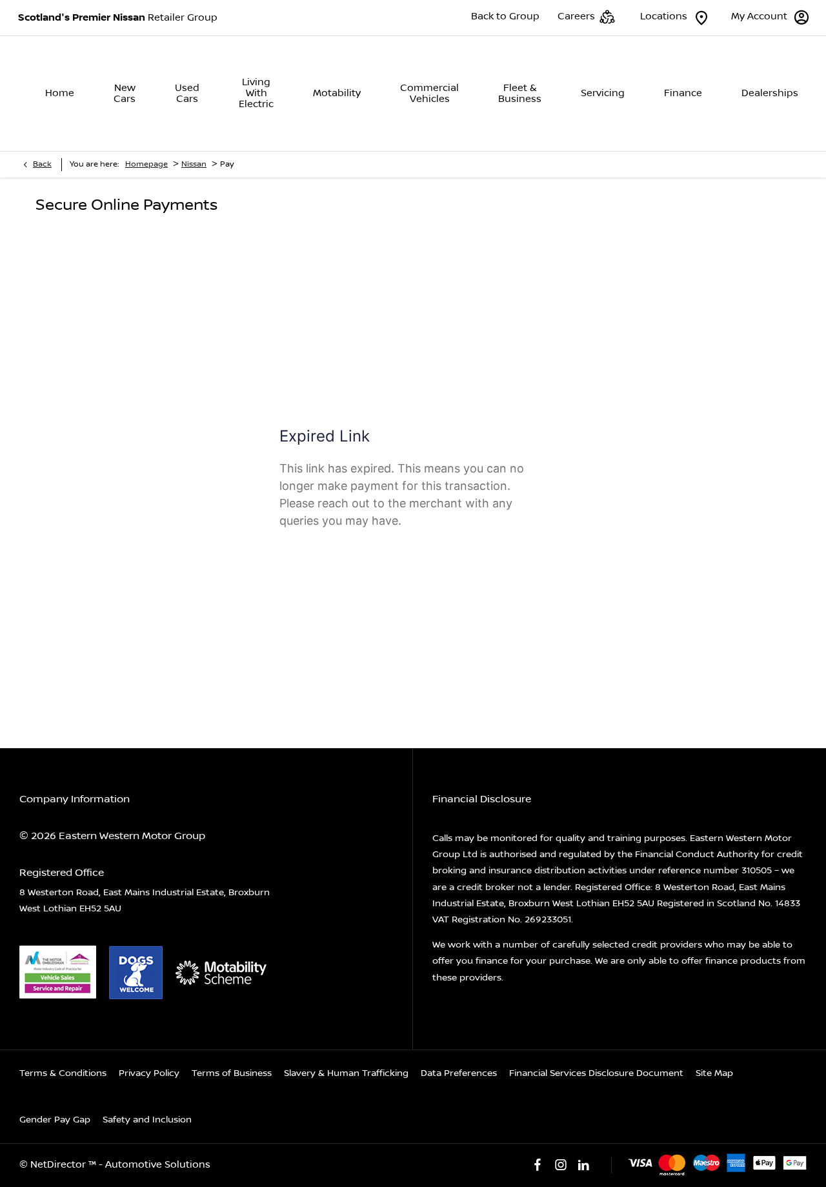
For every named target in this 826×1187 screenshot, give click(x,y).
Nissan (193, 164)
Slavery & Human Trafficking (346, 1073)
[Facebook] (537, 1165)
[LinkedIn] (583, 1165)
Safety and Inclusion (147, 1120)
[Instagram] (560, 1165)
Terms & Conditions (62, 1073)
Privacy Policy (149, 1073)
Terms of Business (232, 1073)
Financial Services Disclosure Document (596, 1073)
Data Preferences (459, 1073)
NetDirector (59, 1164)
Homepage (146, 164)
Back (42, 164)
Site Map (714, 1073)
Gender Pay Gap (54, 1120)
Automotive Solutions (157, 1164)
